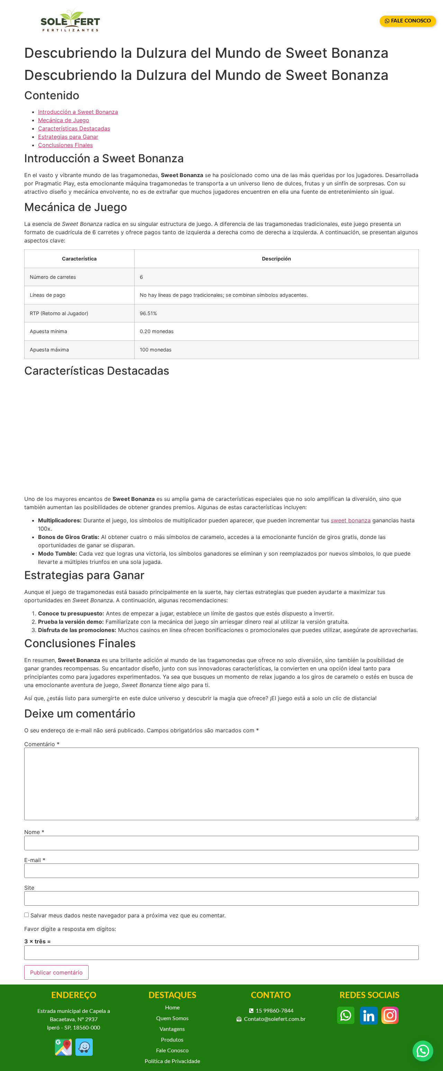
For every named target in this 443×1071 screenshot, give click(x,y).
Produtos (172, 1040)
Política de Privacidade (172, 1061)
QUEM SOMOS (221, 21)
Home (172, 1007)
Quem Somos (172, 1018)
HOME (179, 21)
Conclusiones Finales (65, 144)
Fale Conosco (172, 1050)
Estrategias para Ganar (68, 136)
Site (29, 887)
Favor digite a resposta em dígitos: (70, 929)
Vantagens (172, 1029)
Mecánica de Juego (63, 120)
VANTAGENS (270, 21)
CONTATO (359, 21)
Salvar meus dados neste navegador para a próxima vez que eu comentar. (128, 915)
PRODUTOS (316, 21)
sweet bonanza (351, 520)
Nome (34, 832)
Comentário (42, 744)
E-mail (34, 860)
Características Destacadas (74, 128)
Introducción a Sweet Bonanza (78, 111)
